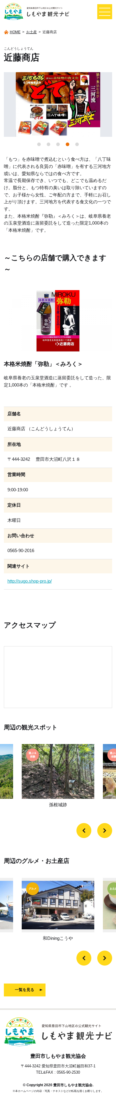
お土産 (31, 32)
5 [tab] (77, 144)
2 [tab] (48, 144)
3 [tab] (58, 144)
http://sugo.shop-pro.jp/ (29, 581)
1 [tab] (39, 144)
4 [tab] (67, 144)
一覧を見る (24, 989)
